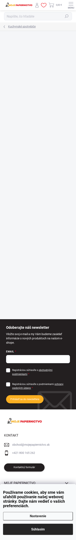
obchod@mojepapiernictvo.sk (31, 444)
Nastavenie (38, 516)
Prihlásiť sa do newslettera (24, 399)
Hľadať (67, 16)
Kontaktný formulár (24, 467)
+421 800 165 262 (23, 452)
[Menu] (71, 5)
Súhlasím (38, 529)
